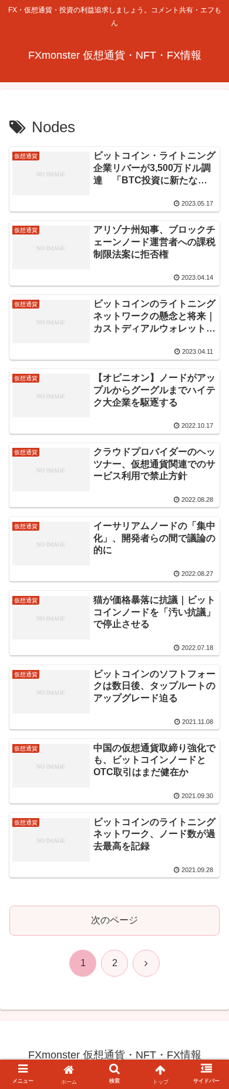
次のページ (114, 920)
